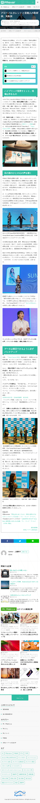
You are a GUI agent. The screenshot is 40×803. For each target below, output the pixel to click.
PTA (21, 753)
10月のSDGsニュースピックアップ (20, 595)
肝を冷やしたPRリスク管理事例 (10, 689)
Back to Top (20, 698)
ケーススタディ (16, 766)
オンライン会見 (6, 761)
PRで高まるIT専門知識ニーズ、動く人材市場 (29, 689)
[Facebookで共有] (7, 541)
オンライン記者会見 (18, 761)
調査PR (22, 782)
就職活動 (31, 774)
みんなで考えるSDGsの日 (9, 757)
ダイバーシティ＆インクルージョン (11, 770)
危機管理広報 (23, 685)
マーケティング (15, 24)
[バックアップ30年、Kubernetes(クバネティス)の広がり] (5, 585)
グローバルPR (25, 626)
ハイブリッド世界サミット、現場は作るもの (17, 70)
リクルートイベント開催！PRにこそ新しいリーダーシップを (10, 634)
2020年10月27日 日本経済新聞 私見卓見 (15, 397)
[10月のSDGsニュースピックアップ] (5, 598)
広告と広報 (25, 630)
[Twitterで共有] (20, 541)
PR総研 (11, 626)
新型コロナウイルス (24, 24)
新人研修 (21, 778)
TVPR (4, 654)
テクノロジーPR (24, 683)
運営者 (10, 554)
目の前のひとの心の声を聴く (13, 75)
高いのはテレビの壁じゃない (18, 570)
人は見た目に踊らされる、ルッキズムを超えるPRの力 (29, 633)
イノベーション (22, 22)
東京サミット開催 (27, 124)
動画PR (8, 630)
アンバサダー (13, 22)
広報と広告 (31, 630)
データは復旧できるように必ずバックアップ (17, 81)
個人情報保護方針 (7, 714)
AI (2, 753)
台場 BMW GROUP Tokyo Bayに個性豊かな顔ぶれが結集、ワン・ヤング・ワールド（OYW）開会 (20, 521)
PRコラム (5, 728)
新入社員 (28, 778)
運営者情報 (34, 527)
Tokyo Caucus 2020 (14, 357)
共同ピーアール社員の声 (18, 7)
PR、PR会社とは (5, 7)
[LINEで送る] (32, 541)
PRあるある (6, 22)
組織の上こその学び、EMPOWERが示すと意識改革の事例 (29, 662)
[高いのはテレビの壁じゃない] (5, 573)
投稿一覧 (24, 551)
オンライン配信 (30, 761)
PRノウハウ (36, 7)
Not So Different (31, 303)
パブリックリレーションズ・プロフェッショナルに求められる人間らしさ (9, 662)
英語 (16, 782)
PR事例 (29, 7)
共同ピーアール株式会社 (30, 530)
